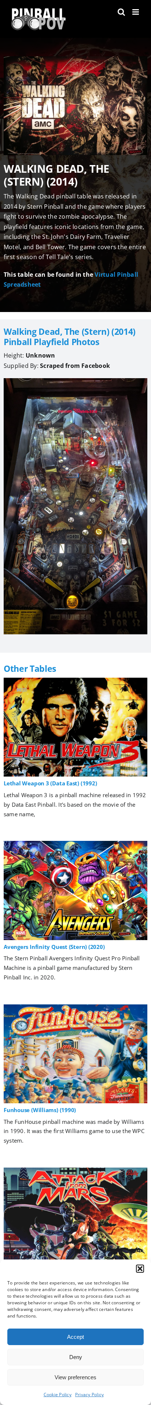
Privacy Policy (89, 1394)
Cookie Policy (57, 1394)
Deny (75, 1357)
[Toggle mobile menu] (136, 12)
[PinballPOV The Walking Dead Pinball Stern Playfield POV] (75, 381)
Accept (75, 1337)
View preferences (75, 1377)
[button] (140, 1268)
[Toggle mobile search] (121, 12)
